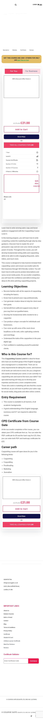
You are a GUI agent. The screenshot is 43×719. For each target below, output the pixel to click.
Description (6, 50)
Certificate (23, 50)
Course (11, 13)
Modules (15, 50)
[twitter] (31, 716)
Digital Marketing (21, 13)
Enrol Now (21, 137)
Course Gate (10, 712)
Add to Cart (21, 129)
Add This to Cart (23, 60)
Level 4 (8, 156)
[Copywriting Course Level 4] (21, 109)
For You (13, 71)
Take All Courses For (21, 145)
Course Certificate (12, 160)
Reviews (32, 50)
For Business (31, 71)
